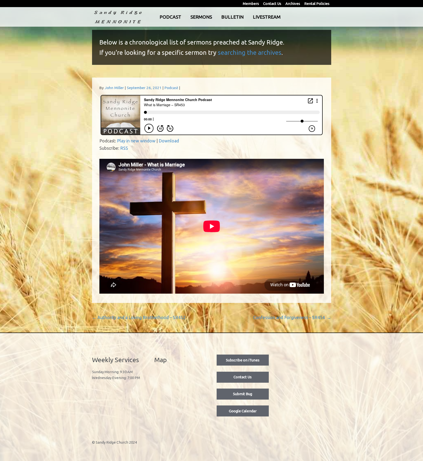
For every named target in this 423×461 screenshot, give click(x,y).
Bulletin (232, 17)
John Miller (114, 88)
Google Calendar (243, 411)
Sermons (201, 17)
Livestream (267, 17)
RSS (124, 148)
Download (169, 140)
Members (251, 3)
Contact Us (272, 3)
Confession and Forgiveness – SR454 (292, 317)
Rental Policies (316, 3)
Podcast (170, 17)
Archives (292, 3)
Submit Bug (242, 394)
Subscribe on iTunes (242, 360)
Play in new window (136, 140)
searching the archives (250, 52)
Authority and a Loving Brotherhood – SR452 (139, 317)
